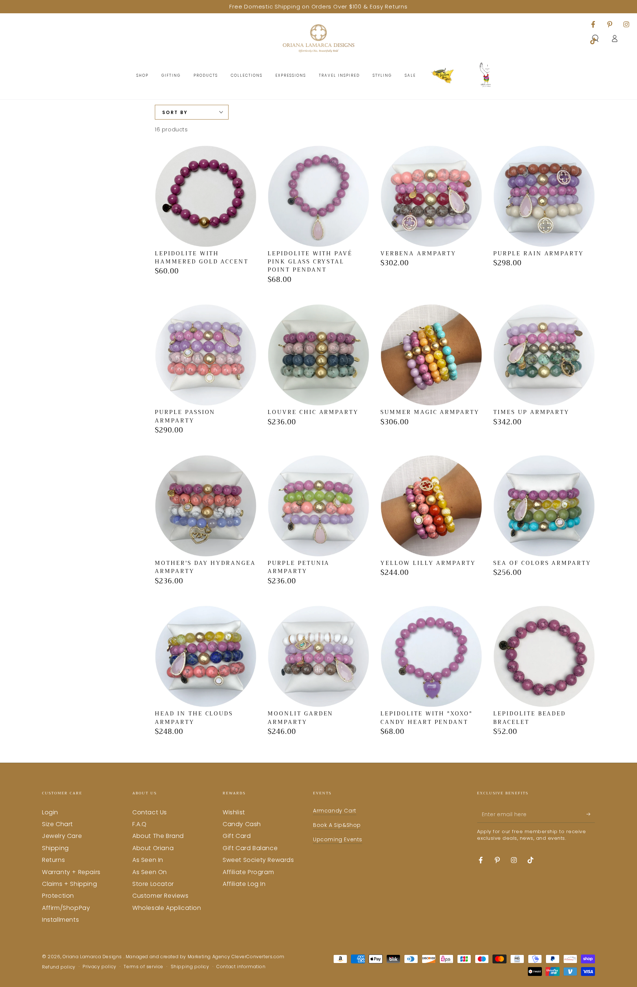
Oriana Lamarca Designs (93, 956)
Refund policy (59, 967)
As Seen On (149, 872)
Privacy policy (99, 967)
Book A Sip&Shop (337, 825)
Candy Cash (242, 824)
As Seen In (147, 860)
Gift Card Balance (250, 848)
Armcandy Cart (334, 810)
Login (50, 812)
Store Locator (153, 884)
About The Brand (158, 836)
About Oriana (153, 848)
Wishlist (234, 812)
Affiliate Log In (244, 884)
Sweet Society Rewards (258, 860)
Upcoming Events (337, 839)
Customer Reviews (160, 895)
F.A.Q (139, 824)
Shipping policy (190, 967)
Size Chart (57, 824)
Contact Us (149, 812)
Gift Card (237, 836)
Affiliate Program (248, 872)
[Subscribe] (590, 814)
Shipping (55, 848)
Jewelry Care (62, 836)
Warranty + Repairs (71, 872)
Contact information (240, 967)
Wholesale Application (166, 908)
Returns (53, 860)
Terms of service (143, 967)
